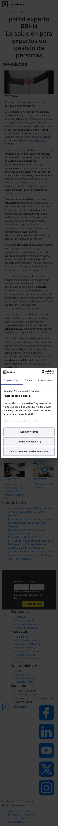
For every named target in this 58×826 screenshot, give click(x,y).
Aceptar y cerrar (29, 431)
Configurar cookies (27, 441)
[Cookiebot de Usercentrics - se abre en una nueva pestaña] (42, 372)
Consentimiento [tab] (11, 380)
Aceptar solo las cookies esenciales (29, 451)
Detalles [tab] (29, 380)
